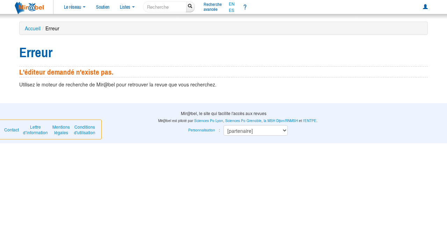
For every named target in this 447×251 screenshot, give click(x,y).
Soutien (102, 7)
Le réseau (73, 7)
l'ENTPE (309, 120)
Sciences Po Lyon (208, 120)
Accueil (33, 28)
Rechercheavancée (213, 7)
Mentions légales (61, 129)
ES (231, 10)
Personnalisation (201, 130)
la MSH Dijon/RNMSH (281, 120)
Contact (11, 129)
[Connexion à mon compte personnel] (425, 7)
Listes (125, 7)
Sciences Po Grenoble (243, 120)
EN (232, 3)
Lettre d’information (35, 129)
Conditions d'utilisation (84, 129)
